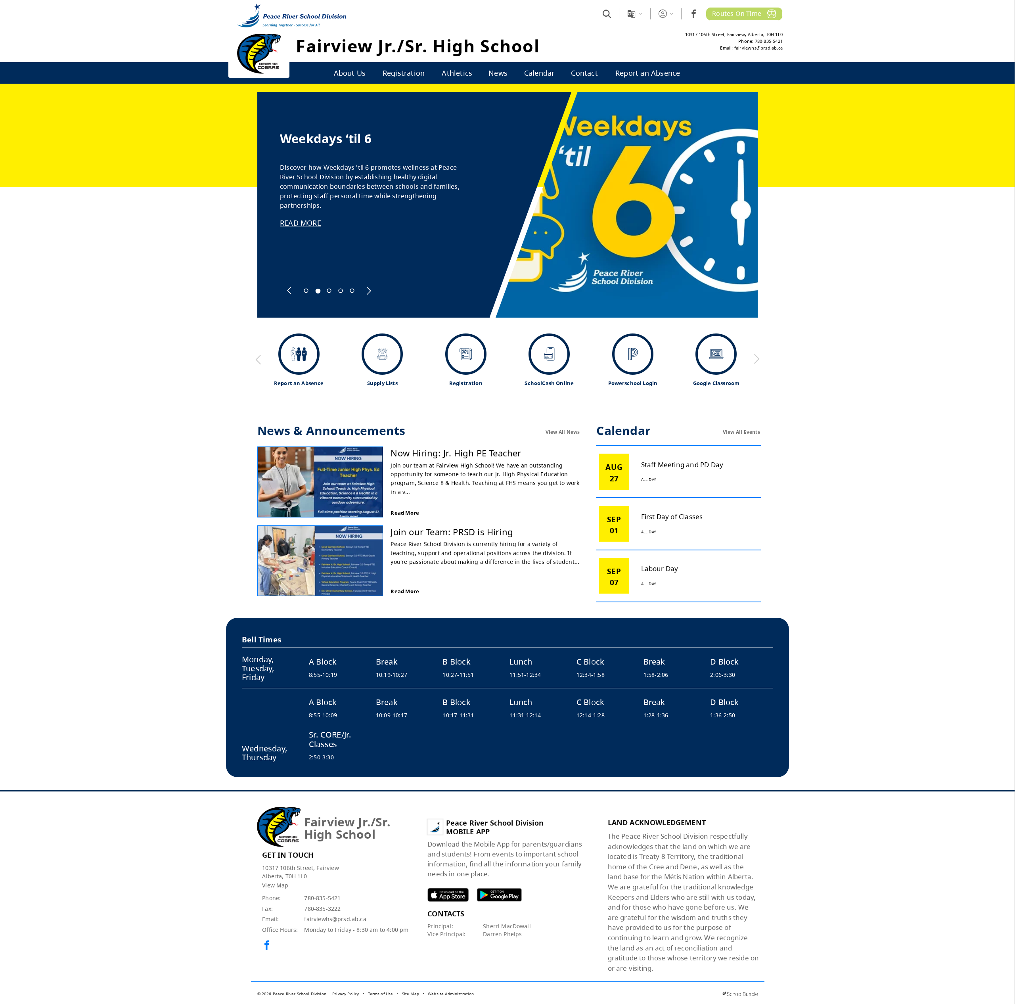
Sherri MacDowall (507, 926)
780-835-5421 (322, 898)
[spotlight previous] (289, 290)
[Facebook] (693, 14)
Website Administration (451, 993)
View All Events (741, 432)
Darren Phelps (502, 934)
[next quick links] (756, 359)
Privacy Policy (345, 993)
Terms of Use (380, 993)
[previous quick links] (258, 359)
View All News (563, 432)
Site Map (410, 993)
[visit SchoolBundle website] (740, 994)
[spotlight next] (368, 290)
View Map (275, 885)
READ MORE (300, 223)
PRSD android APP (499, 895)
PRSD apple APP (448, 895)
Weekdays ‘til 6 (326, 138)
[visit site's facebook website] (267, 946)
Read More (405, 512)
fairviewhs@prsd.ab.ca (335, 919)
